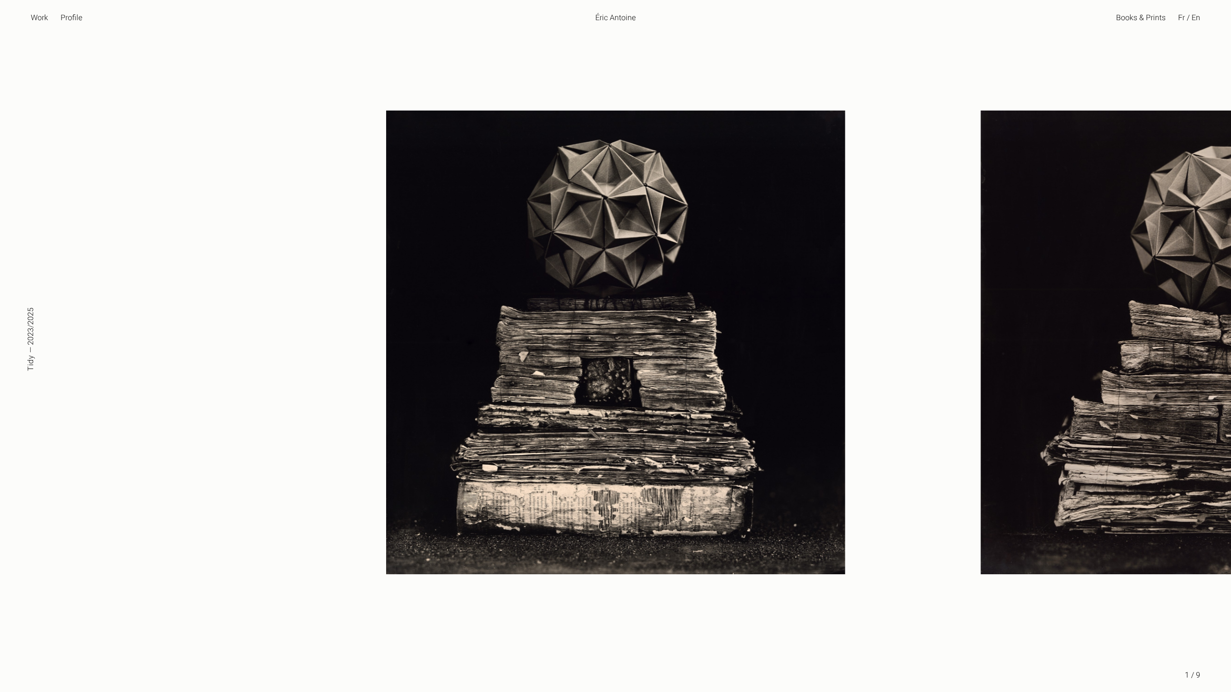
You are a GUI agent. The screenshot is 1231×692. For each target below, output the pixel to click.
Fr (1181, 17)
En (1196, 17)
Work (39, 17)
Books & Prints (1141, 17)
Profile (71, 17)
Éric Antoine (615, 17)
